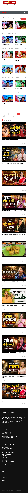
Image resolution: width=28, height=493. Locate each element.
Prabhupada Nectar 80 (6, 88)
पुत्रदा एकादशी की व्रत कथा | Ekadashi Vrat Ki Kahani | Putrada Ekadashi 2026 (14, 210)
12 (8, 116)
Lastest (12, 18)
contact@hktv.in (7, 463)
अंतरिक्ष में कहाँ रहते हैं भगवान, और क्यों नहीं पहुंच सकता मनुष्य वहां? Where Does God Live (14, 139)
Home (3, 471)
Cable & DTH (4, 472)
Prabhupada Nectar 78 (19, 44)
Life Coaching (4, 477)
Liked (20, 18)
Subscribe (5, 12)
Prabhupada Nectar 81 (19, 88)
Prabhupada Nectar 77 (6, 44)
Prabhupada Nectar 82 (6, 103)
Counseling (4, 476)
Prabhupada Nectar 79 (6, 59)
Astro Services (5, 479)
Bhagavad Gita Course (6, 482)
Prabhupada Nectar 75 (6, 29)
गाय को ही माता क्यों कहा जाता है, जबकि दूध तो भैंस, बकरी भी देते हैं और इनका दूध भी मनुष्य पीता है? (14, 305)
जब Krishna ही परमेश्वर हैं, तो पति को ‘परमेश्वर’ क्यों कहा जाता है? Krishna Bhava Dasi (13, 234)
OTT (2, 474)
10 (3, 116)
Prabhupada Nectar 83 (19, 103)
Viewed (16, 18)
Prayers (3, 480)
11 (5, 116)
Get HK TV (4, 483)
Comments (24, 18)
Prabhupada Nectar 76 (19, 29)
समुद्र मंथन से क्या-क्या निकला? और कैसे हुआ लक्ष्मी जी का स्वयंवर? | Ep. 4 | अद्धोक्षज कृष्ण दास (14, 163)
